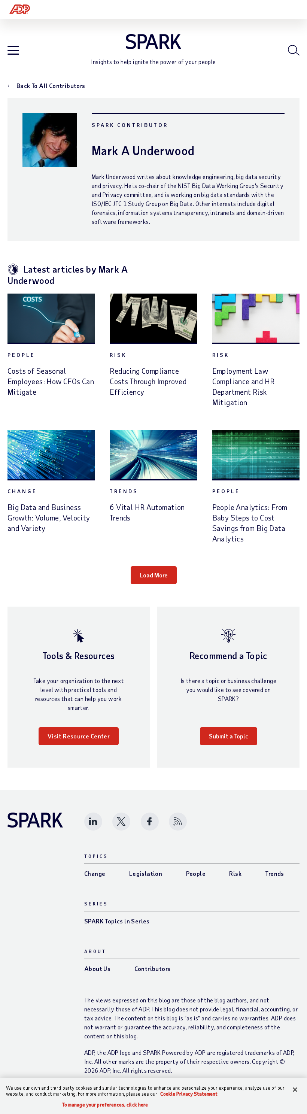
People (21, 355)
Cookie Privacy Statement (189, 1094)
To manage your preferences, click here (105, 1105)
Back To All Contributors (50, 85)
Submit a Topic (228, 736)
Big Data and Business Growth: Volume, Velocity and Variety (48, 517)
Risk (118, 355)
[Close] (295, 1089)
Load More (154, 575)
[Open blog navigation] (13, 51)
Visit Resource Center (79, 736)
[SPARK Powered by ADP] (153, 41)
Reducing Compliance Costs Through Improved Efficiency (148, 381)
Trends (124, 491)
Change (22, 491)
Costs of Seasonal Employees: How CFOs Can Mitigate (50, 381)
